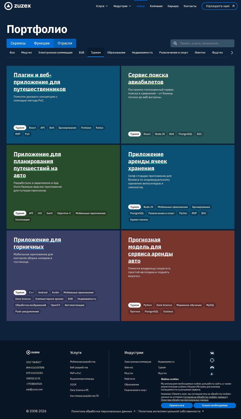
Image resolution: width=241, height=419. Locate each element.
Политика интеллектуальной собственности (170, 411)
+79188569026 (34, 383)
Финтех (200, 52)
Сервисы (18, 43)
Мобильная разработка (82, 361)
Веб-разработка (79, 367)
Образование (116, 52)
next (231, 52)
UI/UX (73, 384)
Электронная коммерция (55, 52)
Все (12, 52)
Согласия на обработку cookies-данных (204, 397)
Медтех (26, 52)
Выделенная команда (82, 378)
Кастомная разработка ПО (84, 395)
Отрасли (65, 43)
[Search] (175, 43)
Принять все (177, 405)
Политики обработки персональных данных (184, 399)
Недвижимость (142, 52)
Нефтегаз (129, 378)
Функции (42, 43)
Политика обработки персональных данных (101, 411)
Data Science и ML (79, 390)
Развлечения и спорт (173, 52)
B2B (81, 52)
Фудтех (217, 52)
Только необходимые (215, 405)
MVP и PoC (75, 373)
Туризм (96, 52)
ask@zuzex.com (34, 389)
